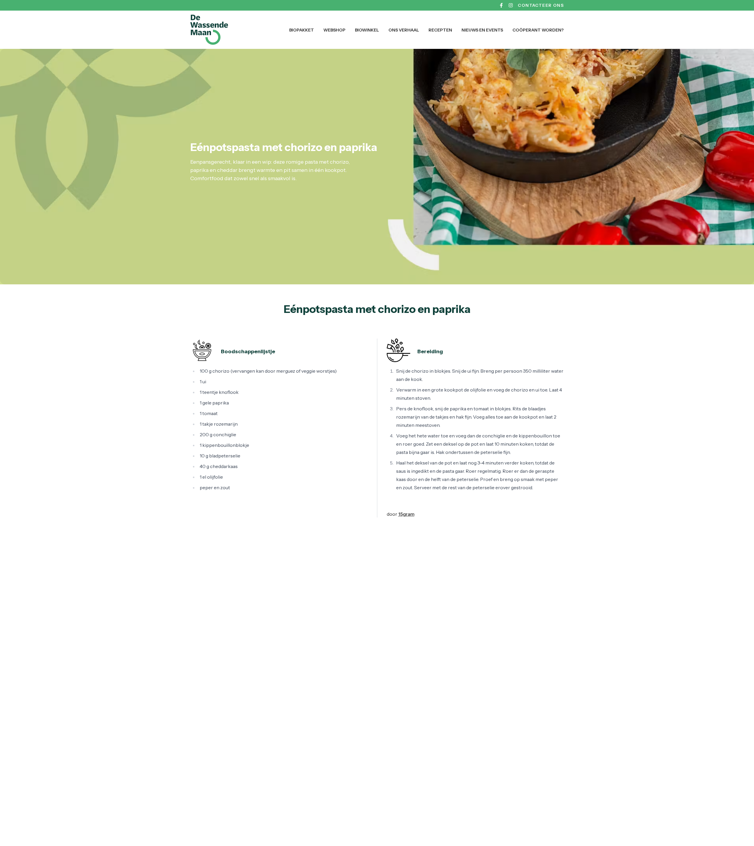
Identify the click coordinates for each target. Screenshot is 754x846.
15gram (406, 514)
